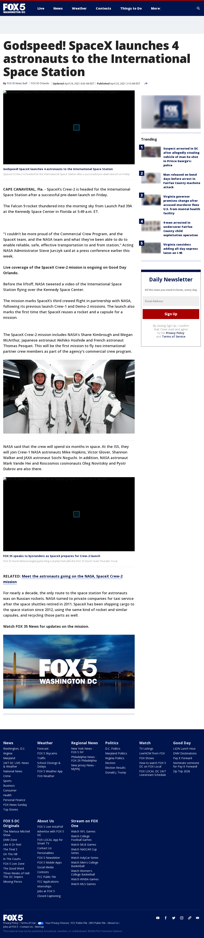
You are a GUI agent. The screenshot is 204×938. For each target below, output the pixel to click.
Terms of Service (173, 336)
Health (7, 795)
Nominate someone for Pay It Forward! (186, 764)
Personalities (45, 853)
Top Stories (10, 809)
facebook (166, 918)
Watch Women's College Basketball (83, 872)
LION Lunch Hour (184, 748)
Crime (7, 776)
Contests (43, 872)
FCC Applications (48, 881)
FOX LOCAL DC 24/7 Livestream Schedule (152, 773)
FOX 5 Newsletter (48, 858)
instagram (181, 918)
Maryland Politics (116, 753)
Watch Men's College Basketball (84, 864)
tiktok (189, 918)
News (8, 742)
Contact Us (44, 848)
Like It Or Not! (12, 844)
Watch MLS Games (83, 884)
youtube (158, 918)
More (155, 8)
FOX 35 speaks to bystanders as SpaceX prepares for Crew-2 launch (51, 556)
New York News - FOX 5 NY (82, 750)
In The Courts (12, 859)
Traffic (41, 758)
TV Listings (146, 748)
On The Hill (10, 854)
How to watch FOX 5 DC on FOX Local (152, 764)
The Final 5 (10, 849)
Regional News (84, 742)
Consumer (10, 790)
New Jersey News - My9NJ (83, 767)
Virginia (7, 753)
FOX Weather (45, 776)
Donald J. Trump (115, 772)
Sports (7, 781)
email (197, 918)
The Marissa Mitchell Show (16, 833)
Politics (111, 742)
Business (9, 785)
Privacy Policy (175, 333)
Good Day (182, 742)
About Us (45, 821)
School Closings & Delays (49, 764)
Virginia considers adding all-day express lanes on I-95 (180, 249)
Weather (45, 742)
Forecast (43, 748)
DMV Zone (10, 840)
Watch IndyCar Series (84, 858)
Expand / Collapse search (198, 8)
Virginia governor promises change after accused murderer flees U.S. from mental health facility (181, 205)
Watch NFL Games (83, 831)
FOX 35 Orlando (40, 83)
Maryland (9, 758)
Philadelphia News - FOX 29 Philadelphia (84, 758)
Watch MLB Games (83, 844)
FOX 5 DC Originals (11, 823)
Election (110, 763)
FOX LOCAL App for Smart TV (50, 841)
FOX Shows (146, 758)
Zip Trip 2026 (181, 771)
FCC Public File (46, 877)
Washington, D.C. (14, 748)
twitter (174, 918)
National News (12, 771)
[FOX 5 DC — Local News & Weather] (16, 8)
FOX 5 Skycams (47, 753)
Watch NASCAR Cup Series (84, 851)
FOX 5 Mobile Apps (49, 862)
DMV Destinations (185, 753)
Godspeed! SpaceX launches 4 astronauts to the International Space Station (58, 169)
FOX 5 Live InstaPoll (50, 826)
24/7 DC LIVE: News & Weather (16, 764)
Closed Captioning (49, 896)
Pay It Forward (182, 758)
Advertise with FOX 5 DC (50, 833)
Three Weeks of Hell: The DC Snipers (16, 875)
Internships (44, 886)
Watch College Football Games (81, 838)
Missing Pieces (12, 881)
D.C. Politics (112, 748)
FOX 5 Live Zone (14, 864)
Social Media (45, 867)
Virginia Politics (114, 758)
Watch (145, 742)
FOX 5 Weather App (50, 771)
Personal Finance (14, 800)
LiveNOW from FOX (152, 753)
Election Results (115, 768)
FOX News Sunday (15, 805)
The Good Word (13, 868)
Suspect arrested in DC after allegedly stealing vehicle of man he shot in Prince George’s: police (181, 157)
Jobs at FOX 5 (46, 891)
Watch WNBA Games (85, 879)
